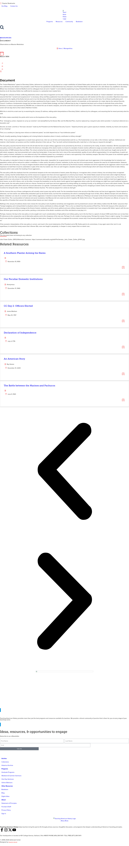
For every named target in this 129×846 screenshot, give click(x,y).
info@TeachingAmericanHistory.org (93, 835)
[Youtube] (14, 830)
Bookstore (79, 21)
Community (69, 21)
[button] (4, 63)
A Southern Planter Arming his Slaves (24, 253)
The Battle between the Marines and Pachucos (29, 385)
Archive (4, 758)
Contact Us (14, 6)
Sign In (3, 813)
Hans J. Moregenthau (65, 48)
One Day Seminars (7, 779)
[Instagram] (6, 830)
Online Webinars (6, 782)
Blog (2, 793)
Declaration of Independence (20, 332)
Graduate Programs (7, 772)
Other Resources (7, 786)
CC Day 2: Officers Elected (18, 306)
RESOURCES (5, 38)
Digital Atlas (5, 796)
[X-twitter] (10, 830)
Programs (50, 21)
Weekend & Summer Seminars (11, 776)
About (3, 800)
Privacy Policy (6, 810)
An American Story (14, 359)
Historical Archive (7, 765)
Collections (5, 762)
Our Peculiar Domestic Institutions (23, 279)
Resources (59, 21)
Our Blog (4, 6)
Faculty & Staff (6, 807)
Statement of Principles (9, 803)
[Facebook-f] (2, 830)
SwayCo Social (13, 842)
